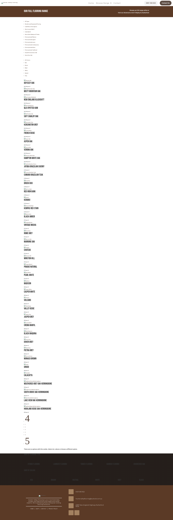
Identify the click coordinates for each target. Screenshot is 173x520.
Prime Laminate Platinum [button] (30, 37)
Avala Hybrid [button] (28, 31)
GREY (119, 480)
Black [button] (26, 67)
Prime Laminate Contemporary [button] (32, 44)
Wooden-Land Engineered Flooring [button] (33, 24)
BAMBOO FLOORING (113, 464)
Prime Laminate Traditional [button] (31, 50)
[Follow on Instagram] (76, 512)
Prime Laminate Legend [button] (30, 39)
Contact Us (165, 3)
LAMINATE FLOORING (60, 464)
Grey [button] (26, 75)
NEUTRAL (75, 480)
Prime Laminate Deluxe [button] (30, 47)
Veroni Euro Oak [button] (28, 55)
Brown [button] (26, 65)
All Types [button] (27, 21)
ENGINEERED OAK (139, 464)
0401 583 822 (151, 3)
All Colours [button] (27, 60)
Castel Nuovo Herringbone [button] (31, 26)
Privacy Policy (53, 509)
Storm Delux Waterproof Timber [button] (32, 34)
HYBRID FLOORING (34, 464)
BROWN (53, 480)
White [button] (26, 70)
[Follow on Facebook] (71, 512)
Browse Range (102, 3)
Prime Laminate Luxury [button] (30, 42)
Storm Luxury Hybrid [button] (29, 29)
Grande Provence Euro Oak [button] (31, 52)
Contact (117, 3)
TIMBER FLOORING (86, 464)
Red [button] (26, 62)
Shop (37, 509)
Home (91, 3)
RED (31, 480)
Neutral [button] (26, 73)
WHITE (97, 480)
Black (141, 480)
